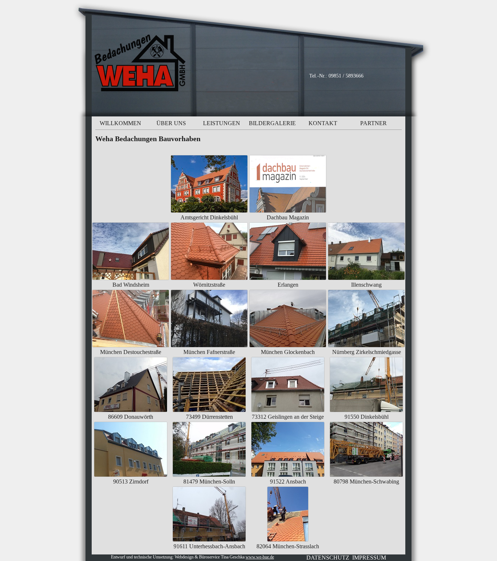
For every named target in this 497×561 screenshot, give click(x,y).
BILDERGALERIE (272, 123)
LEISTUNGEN (221, 123)
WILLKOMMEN (120, 123)
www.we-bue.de (260, 557)
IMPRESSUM (369, 557)
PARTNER (373, 123)
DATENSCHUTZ (327, 557)
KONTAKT (323, 123)
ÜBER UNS (171, 123)
